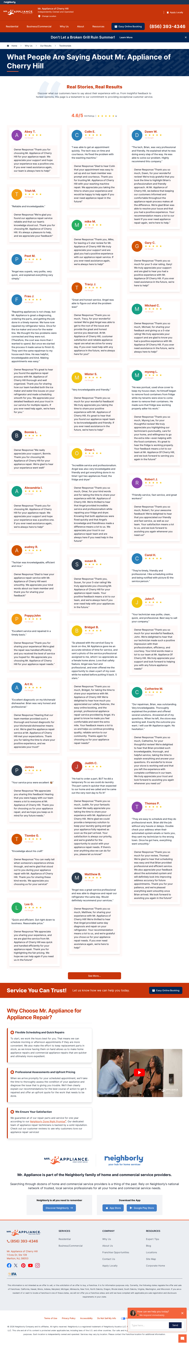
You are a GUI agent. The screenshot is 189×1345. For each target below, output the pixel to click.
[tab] (12, 26)
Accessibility (86, 1318)
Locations (151, 1252)
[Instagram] (37, 1265)
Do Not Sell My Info (106, 1318)
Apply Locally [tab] (176, 12)
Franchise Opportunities (115, 1252)
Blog (148, 1245)
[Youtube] (30, 1265)
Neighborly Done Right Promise (48, 1121)
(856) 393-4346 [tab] (167, 26)
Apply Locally (110, 1265)
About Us (107, 1245)
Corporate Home (155, 1265)
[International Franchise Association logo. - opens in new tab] (12, 1274)
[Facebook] (9, 1265)
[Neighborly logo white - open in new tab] (10, 2)
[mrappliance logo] (29, 1233)
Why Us (106, 1239)
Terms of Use (50, 1318)
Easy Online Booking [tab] (130, 26)
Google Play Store (144, 1207)
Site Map (151, 1258)
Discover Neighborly (57, 1207)
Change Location (49, 16)
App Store (115, 1207)
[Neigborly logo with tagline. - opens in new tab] (124, 1160)
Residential (65, 1239)
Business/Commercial (71, 1245)
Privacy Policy (68, 1318)
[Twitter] (16, 1265)
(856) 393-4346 (24, 1241)
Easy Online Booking (167, 990)
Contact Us (108, 1258)
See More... (94, 975)
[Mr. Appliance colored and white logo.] (18, 12)
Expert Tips (152, 1239)
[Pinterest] (23, 1265)
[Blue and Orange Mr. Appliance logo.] (66, 1160)
